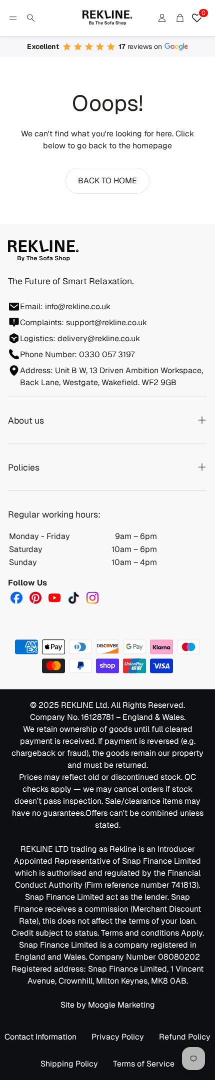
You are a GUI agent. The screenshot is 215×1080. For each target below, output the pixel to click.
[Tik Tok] (74, 597)
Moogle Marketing (121, 1005)
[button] (13, 18)
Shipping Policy (69, 1064)
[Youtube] (54, 597)
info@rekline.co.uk (77, 306)
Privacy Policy (118, 1037)
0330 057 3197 (106, 354)
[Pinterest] (36, 597)
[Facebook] (16, 597)
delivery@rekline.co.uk (99, 338)
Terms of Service (143, 1064)
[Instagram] (92, 597)
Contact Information (40, 1037)
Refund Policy (184, 1037)
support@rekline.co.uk (106, 322)
